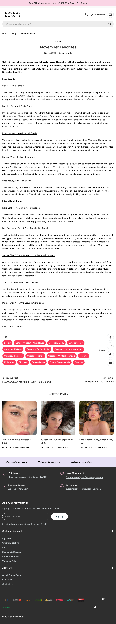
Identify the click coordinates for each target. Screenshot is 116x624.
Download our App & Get (27, 477)
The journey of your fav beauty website (84, 477)
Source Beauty (17, 616)
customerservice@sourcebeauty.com (83, 489)
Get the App (14, 473)
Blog (14, 33)
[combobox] (58, 24)
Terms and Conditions (40, 524)
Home (5, 33)
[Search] (109, 24)
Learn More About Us (76, 473)
